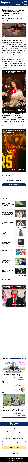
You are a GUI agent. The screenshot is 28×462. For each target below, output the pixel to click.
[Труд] (14, 423)
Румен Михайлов (21, 379)
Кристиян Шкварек (21, 415)
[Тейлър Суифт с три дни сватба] (20, 271)
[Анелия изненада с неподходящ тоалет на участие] (20, 242)
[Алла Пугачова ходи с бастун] (20, 232)
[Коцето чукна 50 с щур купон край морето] (20, 252)
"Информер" (16, 48)
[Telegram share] (9, 175)
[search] (22, 2)
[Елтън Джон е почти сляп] (20, 223)
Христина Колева (9, 18)
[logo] (5, 2)
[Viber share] (6, 175)
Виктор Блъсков (16, 389)
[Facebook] (10, 453)
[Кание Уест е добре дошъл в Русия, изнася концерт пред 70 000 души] (20, 204)
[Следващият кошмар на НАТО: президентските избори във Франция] (14, 366)
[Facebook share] (3, 175)
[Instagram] (18, 453)
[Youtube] (14, 453)
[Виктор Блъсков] (23, 389)
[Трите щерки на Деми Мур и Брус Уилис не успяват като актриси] (20, 213)
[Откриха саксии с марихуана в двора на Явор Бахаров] (20, 261)
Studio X (17, 460)
